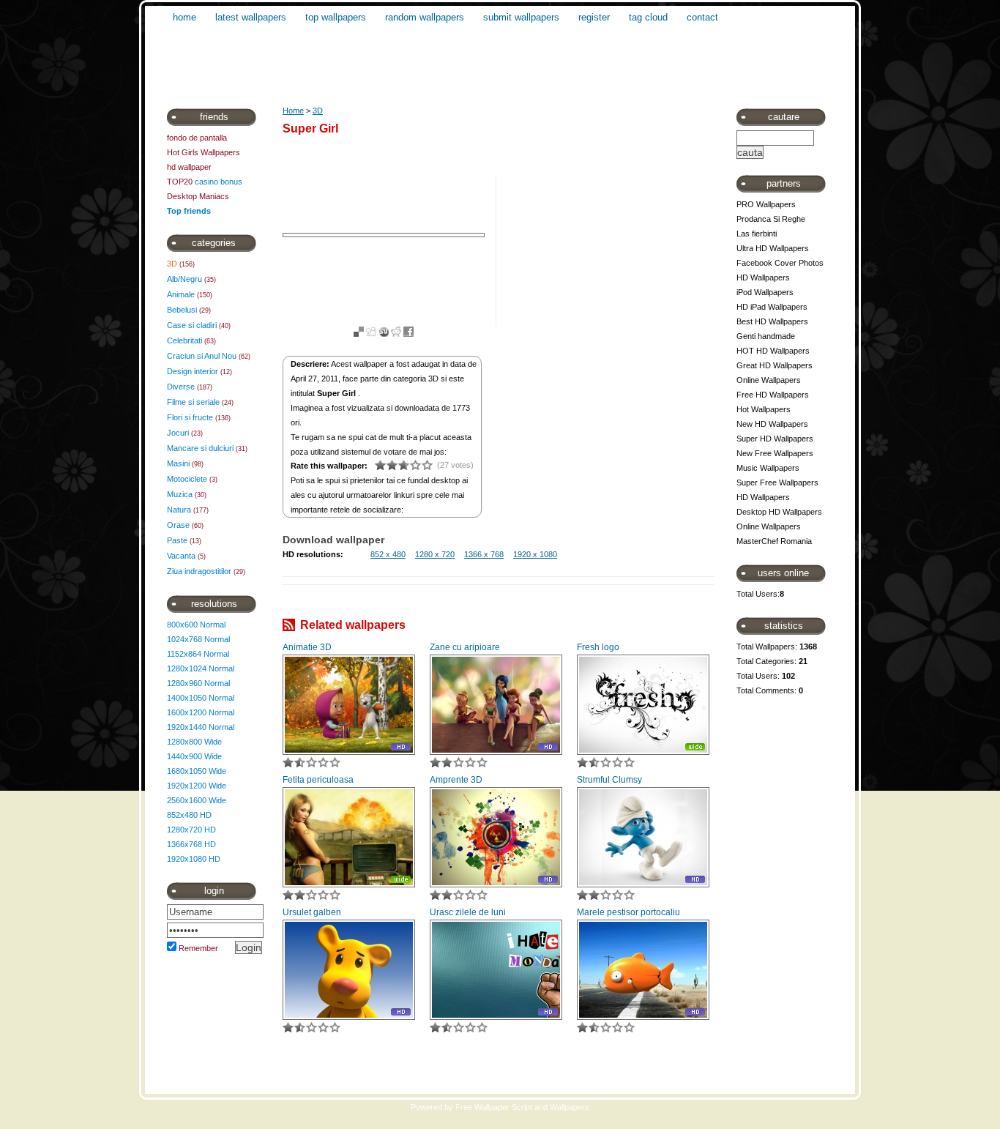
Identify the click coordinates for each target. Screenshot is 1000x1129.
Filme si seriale (193, 402)
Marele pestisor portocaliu (628, 912)
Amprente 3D (456, 780)
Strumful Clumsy (609, 780)
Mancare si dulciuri (200, 448)
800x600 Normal (196, 624)
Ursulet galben (312, 912)
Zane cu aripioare (465, 647)
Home (293, 110)
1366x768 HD (191, 844)
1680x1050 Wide (196, 771)
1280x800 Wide (194, 741)
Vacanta (181, 555)
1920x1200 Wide (196, 785)
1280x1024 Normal (200, 668)
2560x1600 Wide (196, 800)
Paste (177, 540)
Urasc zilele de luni (468, 912)
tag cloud (648, 17)
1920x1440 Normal (200, 727)
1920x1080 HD (193, 858)
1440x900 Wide (194, 756)
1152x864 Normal (198, 653)
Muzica (180, 494)
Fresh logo (598, 647)
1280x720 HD (191, 829)
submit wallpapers (521, 17)
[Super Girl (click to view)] (384, 235)
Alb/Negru (184, 279)
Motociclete (187, 478)
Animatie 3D (307, 647)
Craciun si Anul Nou (201, 355)
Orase (178, 525)
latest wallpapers (250, 17)
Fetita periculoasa (318, 780)
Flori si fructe (190, 417)
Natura (179, 509)
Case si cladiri (192, 325)
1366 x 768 (484, 554)
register (594, 17)
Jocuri (178, 432)
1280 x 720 (435, 554)
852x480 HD (189, 815)
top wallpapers (335, 17)
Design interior (192, 371)
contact (702, 17)
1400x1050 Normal (200, 697)
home (184, 17)
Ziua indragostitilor (199, 571)
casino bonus (218, 181)
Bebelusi (182, 309)
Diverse (181, 386)
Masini (178, 463)
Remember (198, 948)
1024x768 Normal (198, 639)
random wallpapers (424, 17)
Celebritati (184, 340)
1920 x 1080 (535, 554)
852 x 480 (388, 554)
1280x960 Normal (198, 683)
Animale (181, 294)
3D (172, 263)
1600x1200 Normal (200, 712)
